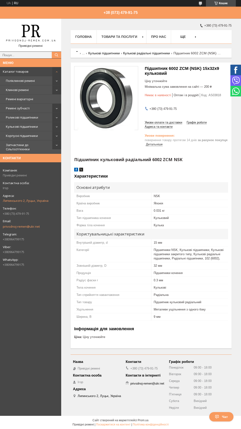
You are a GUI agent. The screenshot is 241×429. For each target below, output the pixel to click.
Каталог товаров (15, 71)
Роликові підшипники (22, 117)
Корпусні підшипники (22, 136)
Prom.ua (143, 420)
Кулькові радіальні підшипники (146, 53)
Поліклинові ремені (20, 81)
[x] (81, 170)
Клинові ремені (17, 90)
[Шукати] (56, 55)
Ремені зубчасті (18, 108)
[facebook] (76, 170)
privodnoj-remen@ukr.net (21, 226)
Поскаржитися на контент (113, 424)
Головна (83, 37)
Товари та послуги (119, 37)
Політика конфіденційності (151, 424)
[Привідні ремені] (31, 33)
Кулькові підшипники (22, 126)
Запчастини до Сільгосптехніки (18, 147)
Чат (225, 417)
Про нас (158, 37)
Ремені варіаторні (19, 99)
